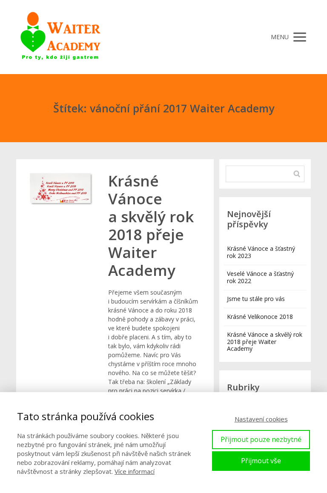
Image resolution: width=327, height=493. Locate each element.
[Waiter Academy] (61, 37)
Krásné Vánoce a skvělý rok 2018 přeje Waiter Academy (151, 225)
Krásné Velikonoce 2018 (260, 316)
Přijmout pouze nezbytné (261, 439)
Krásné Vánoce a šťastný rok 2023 (261, 252)
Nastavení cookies (261, 419)
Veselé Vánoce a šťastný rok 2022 (260, 277)
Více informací (135, 471)
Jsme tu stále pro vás (256, 299)
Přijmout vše (261, 460)
